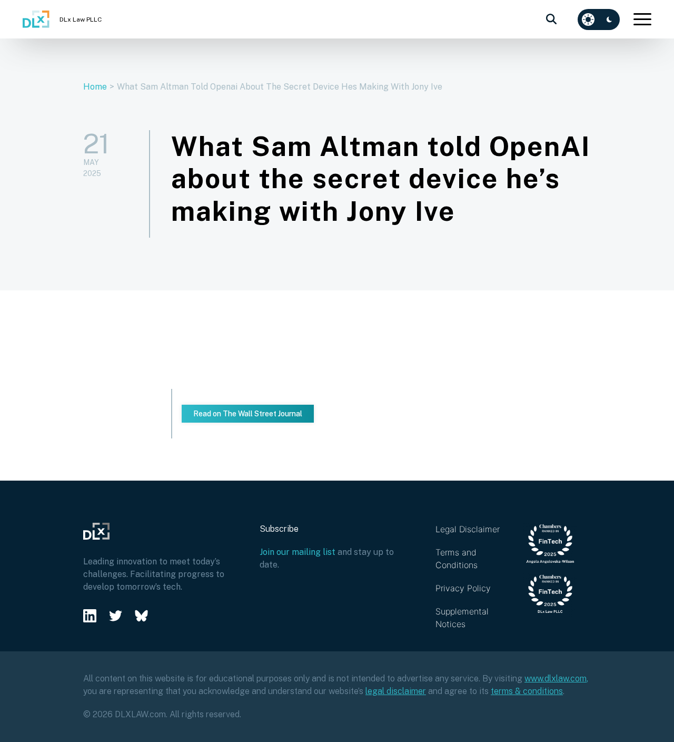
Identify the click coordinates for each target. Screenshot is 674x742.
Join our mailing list (297, 552)
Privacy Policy (463, 588)
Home (95, 87)
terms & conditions (527, 691)
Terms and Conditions (456, 558)
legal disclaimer (395, 691)
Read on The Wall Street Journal (247, 413)
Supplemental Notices (462, 617)
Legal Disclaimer (467, 529)
